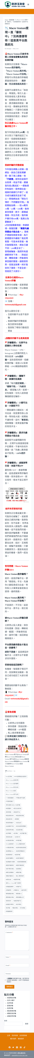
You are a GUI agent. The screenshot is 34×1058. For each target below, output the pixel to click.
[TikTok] (24, 1047)
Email (8, 965)
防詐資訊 (18, 904)
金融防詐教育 (10, 904)
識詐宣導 (24, 890)
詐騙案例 (8, 890)
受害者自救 (9, 837)
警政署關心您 (20, 897)
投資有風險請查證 (21, 847)
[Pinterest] (21, 1047)
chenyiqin (8, 48)
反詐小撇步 (11, 1000)
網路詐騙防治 (10, 876)
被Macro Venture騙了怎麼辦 (13, 883)
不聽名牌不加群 (20, 798)
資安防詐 (8, 900)
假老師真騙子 (10, 822)
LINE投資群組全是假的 (20, 776)
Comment (9, 932)
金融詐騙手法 (17, 900)
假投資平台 (16, 812)
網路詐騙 (18, 872)
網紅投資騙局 (10, 872)
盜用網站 (18, 868)
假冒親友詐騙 (11, 998)
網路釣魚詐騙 (11, 1013)
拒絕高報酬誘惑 (21, 861)
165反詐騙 (9, 776)
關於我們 (13, 1039)
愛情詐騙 (10, 1005)
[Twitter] (13, 1047)
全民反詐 (18, 822)
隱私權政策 (21, 1053)
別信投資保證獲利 (21, 826)
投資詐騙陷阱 (20, 858)
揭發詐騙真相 (10, 865)
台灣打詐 (17, 837)
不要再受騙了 (10, 801)
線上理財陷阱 (20, 876)
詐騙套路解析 (10, 886)
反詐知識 (10, 1003)
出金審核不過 (10, 826)
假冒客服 (8, 812)
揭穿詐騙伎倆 (20, 865)
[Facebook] (9, 1047)
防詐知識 (15, 1035)
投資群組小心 (10, 851)
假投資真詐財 (10, 815)
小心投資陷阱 (10, 844)
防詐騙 (8, 908)
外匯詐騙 (18, 840)
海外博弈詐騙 (10, 868)
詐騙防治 (16, 890)
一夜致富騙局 (10, 798)
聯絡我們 (21, 1039)
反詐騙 (15, 833)
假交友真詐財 (17, 808)
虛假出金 (8, 879)
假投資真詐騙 (20, 815)
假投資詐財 (9, 819)
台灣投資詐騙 (10, 840)
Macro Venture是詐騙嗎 (12, 783)
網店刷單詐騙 (11, 1011)
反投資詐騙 (19, 829)
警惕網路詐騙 (10, 893)
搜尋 (5, 1021)
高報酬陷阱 (9, 911)
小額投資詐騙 (10, 847)
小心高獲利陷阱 (20, 844)
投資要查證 (9, 854)
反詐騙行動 (23, 833)
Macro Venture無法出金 (12, 787)
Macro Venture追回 (11, 790)
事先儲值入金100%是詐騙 (13, 805)
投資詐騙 (17, 854)
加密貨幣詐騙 (10, 829)
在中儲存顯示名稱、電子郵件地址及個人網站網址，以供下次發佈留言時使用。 (18, 980)
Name (8, 957)
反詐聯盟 (8, 833)
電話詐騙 (15, 908)
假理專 (17, 819)
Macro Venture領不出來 (12, 794)
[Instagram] (17, 1047)
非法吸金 (22, 908)
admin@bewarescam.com (19, 1055)
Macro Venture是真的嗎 (12, 780)
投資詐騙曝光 (10, 858)
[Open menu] (28, 4)
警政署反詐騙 (10, 897)
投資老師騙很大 (20, 851)
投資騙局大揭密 (10, 861)
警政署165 (19, 893)
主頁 (8, 1035)
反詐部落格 (23, 1035)
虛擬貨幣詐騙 (11, 1016)
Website (8, 974)
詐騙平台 (18, 886)
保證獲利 (8, 808)
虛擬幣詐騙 (16, 879)
